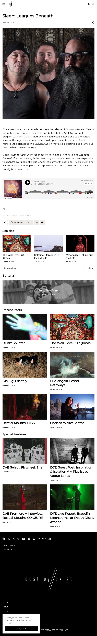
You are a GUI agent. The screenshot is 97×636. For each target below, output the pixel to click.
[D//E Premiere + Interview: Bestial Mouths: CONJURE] (25, 497)
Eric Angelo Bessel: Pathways (64, 383)
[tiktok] (39, 539)
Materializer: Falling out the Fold (79, 256)
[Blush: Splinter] (25, 327)
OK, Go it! (21, 629)
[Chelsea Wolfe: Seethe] (72, 407)
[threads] (18, 539)
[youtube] (23, 539)
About (5, 607)
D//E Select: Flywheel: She (22, 467)
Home (5, 602)
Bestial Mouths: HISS (19, 423)
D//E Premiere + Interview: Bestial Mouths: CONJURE (23, 516)
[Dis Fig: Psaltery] (25, 365)
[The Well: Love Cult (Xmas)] (17, 243)
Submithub (7, 549)
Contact (6, 611)
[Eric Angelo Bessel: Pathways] (72, 365)
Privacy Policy (9, 616)
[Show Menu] (3, 4)
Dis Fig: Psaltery (15, 381)
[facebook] (4, 539)
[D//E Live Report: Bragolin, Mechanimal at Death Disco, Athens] (72, 497)
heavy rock (6, 215)
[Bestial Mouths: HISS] (25, 407)
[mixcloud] (44, 539)
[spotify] (34, 539)
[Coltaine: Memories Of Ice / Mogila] (48, 243)
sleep (20, 215)
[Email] (36, 222)
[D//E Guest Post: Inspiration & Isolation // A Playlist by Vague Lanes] (72, 451)
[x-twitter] (9, 539)
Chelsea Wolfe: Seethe (67, 423)
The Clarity (25, 136)
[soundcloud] (49, 539)
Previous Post (10, 268)
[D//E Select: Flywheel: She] (25, 451)
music (14, 215)
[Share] (93, 22)
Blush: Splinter (14, 343)
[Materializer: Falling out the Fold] (80, 243)
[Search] (93, 4)
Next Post (88, 268)
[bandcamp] (29, 539)
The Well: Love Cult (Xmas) (13, 256)
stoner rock (27, 215)
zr (34, 215)
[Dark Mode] (89, 4)
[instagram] (14, 539)
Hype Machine (9, 545)
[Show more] (42, 222)
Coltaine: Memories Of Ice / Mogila (46, 256)
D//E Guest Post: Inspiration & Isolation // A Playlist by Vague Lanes (71, 471)
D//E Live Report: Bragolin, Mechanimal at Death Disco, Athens (72, 518)
